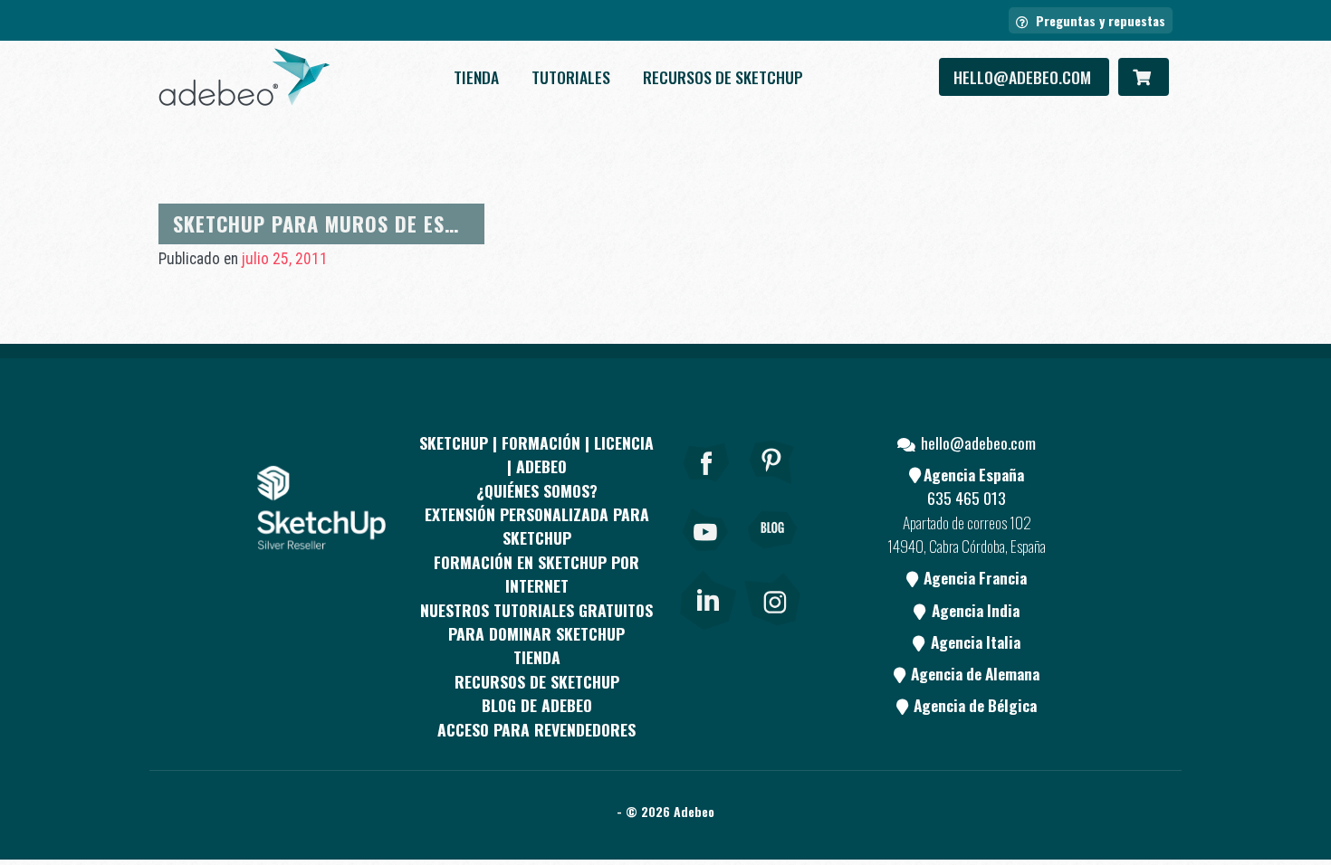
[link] (708, 596)
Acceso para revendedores (536, 729)
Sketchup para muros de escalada (343, 223)
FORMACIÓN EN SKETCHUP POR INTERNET (536, 573)
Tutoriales (570, 77)
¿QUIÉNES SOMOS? (537, 490)
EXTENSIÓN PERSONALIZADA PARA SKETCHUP (537, 525)
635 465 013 (966, 497)
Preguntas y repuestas (1098, 20)
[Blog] (772, 554)
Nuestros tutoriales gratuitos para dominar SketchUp (536, 621)
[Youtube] (706, 554)
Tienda (476, 77)
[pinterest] (772, 487)
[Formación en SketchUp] (244, 77)
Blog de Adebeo (537, 705)
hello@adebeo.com (1024, 77)
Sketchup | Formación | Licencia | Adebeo (536, 454)
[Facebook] (706, 487)
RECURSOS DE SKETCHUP (723, 77)
